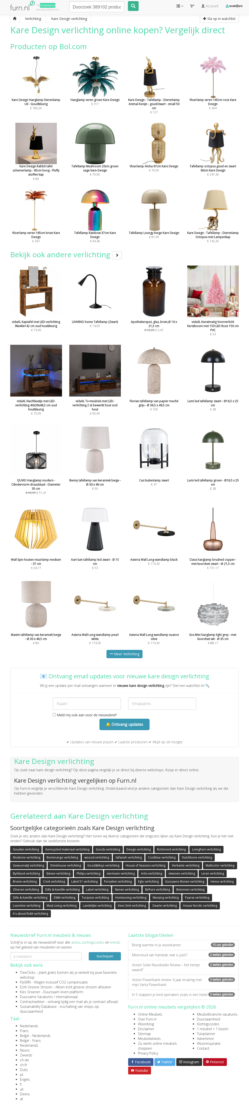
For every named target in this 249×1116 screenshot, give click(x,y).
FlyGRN (25, 982)
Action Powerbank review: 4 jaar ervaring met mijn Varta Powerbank (182, 982)
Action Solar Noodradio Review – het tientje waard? (182, 967)
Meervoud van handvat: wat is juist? (182, 955)
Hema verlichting (222, 881)
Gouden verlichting (26, 849)
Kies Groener (30, 992)
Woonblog (146, 1024)
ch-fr (23, 1065)
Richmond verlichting (171, 849)
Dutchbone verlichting (197, 857)
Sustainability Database (38, 1006)
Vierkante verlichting (185, 865)
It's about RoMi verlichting (30, 914)
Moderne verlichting (26, 857)
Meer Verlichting (126, 654)
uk (22, 1089)
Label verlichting (97, 889)
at (21, 1099)
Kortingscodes (208, 1024)
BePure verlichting (157, 889)
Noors (25, 1050)
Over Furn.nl (147, 1019)
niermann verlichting (121, 873)
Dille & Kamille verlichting (62, 889)
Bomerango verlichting (62, 857)
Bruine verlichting (25, 881)
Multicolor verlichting (220, 865)
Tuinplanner (206, 1033)
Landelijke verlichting (97, 905)
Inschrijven (105, 956)
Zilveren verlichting (26, 889)
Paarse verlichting (197, 897)
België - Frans (30, 1040)
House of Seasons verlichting (145, 865)
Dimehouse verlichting (65, 865)
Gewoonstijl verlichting (28, 865)
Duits (24, 1069)
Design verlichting (138, 849)
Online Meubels (150, 1014)
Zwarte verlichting (164, 905)
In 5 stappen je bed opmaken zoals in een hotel (182, 994)
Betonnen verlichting (190, 889)
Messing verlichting (166, 897)
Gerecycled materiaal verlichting (67, 849)
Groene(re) (47, 5)
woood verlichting (96, 857)
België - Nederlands (35, 1035)
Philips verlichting (88, 873)
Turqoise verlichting (95, 897)
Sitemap (144, 1033)
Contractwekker (32, 1001)
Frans (24, 1030)
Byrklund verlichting (26, 873)
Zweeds (26, 1055)
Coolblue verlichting (162, 857)
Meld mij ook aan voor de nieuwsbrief (86, 715)
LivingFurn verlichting (206, 849)
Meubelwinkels (149, 1038)
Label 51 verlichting (84, 881)
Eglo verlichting (148, 881)
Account (211, 6)
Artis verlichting (151, 873)
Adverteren (205, 1038)
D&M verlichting (64, 897)
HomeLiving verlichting (130, 897)
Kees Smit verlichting (132, 905)
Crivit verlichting (54, 881)
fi (21, 1084)
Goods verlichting (108, 849)
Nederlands (29, 1026)
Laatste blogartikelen (150, 935)
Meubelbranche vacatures (217, 1014)
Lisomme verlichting (26, 905)
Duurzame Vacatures (36, 996)
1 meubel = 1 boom (212, 1029)
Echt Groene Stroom (36, 987)
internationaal (67, 996)
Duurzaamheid (208, 1019)
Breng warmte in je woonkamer (182, 945)
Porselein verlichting (118, 881)
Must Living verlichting (62, 905)
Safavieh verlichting (129, 857)
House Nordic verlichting (200, 905)
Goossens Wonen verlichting (184, 881)
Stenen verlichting (58, 873)
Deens (25, 1094)
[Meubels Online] (14, 19)
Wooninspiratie (209, 1043)
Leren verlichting (212, 873)
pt (21, 1074)
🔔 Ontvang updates (124, 724)
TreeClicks (28, 972)
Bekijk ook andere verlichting (61, 254)
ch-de (24, 1060)
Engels (25, 1079)
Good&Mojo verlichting (103, 865)
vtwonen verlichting (182, 873)
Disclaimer (146, 1029)
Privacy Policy (148, 1053)
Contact (203, 1048)
